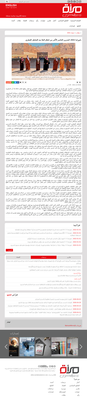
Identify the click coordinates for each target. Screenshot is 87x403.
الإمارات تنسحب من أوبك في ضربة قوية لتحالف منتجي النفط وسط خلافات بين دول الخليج (49, 302)
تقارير (49, 20)
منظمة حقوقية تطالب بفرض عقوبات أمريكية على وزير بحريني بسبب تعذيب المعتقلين (55, 270)
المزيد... (9, 250)
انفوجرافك (62, 392)
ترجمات (31, 20)
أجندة (13, 20)
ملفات (19, 20)
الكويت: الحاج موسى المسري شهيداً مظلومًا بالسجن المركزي (58, 299)
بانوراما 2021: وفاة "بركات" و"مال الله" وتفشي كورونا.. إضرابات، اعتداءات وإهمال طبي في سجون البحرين (46, 245)
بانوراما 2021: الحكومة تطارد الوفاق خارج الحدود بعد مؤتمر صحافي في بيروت (54, 242)
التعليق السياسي (63, 20)
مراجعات (50, 389)
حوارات (43, 20)
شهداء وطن (13, 339)
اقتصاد (25, 20)
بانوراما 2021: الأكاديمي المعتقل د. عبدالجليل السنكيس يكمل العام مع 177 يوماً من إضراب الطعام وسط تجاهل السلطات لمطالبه (44, 234)
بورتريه (63, 389)
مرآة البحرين (72, 10)
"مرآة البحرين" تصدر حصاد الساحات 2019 (77, 342)
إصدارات (72, 26)
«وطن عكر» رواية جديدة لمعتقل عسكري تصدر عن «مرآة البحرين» (61, 343)
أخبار (54, 20)
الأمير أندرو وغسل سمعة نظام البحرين (69, 274)
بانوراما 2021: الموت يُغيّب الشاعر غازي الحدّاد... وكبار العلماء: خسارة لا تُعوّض (54, 238)
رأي (37, 20)
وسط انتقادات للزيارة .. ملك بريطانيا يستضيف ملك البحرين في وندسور (60, 288)
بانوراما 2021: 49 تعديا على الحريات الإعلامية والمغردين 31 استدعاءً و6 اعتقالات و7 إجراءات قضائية (48, 230)
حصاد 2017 (45, 339)
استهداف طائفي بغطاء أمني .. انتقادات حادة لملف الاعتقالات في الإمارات (55, 309)
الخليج (79, 26)
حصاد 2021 (70, 33)
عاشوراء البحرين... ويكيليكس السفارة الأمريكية (29, 342)
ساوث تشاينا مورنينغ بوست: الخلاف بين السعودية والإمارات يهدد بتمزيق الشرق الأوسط (55, 266)
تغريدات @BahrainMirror (73, 325)
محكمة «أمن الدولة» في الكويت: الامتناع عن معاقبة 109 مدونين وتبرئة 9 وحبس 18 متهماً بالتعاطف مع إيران (44, 306)
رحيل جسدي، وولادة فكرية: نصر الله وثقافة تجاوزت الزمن (64, 280)
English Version (11, 6)
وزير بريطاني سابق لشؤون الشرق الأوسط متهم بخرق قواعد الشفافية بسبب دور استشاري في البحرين (50, 284)
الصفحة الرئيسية (75, 20)
